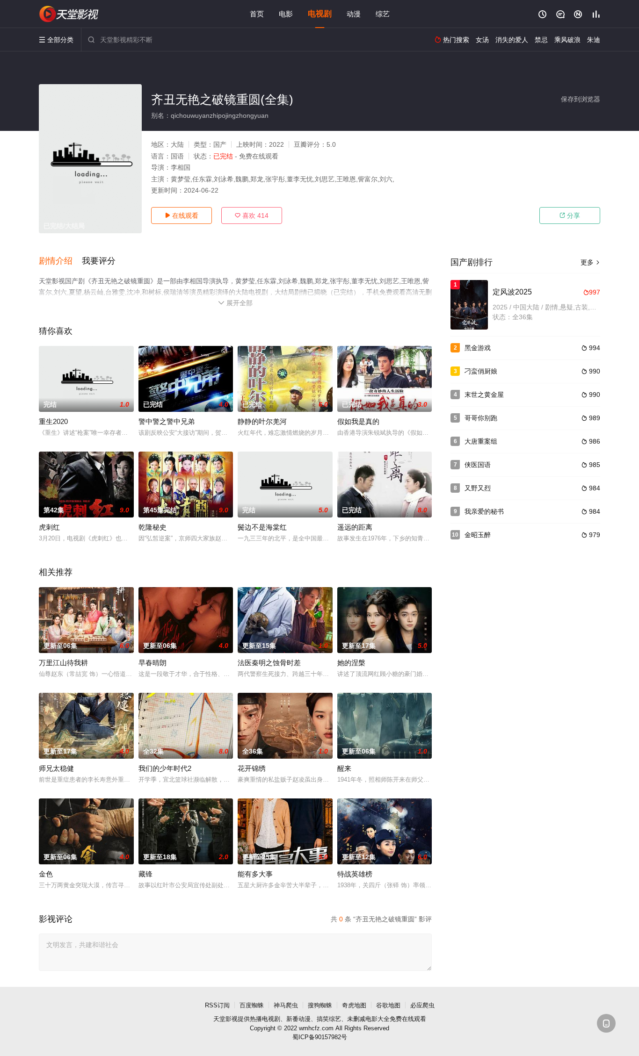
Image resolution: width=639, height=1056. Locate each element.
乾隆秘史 (152, 527)
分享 (569, 215)
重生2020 (53, 421)
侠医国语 (478, 464)
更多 (590, 262)
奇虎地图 (354, 1005)
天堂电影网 (69, 14)
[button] (60, 261)
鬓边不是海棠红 (262, 527)
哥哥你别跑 (481, 418)
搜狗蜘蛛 (320, 1005)
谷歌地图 (388, 1005)
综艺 (383, 14)
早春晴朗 (152, 663)
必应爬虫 (422, 1005)
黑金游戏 (478, 348)
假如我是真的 (358, 421)
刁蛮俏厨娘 (481, 371)
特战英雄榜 (354, 874)
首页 (257, 14)
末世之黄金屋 (484, 394)
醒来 (344, 768)
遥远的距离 (354, 527)
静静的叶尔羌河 (262, 421)
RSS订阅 (217, 1005)
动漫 (354, 14)
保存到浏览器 (580, 99)
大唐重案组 (481, 441)
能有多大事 (255, 874)
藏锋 (145, 874)
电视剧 (320, 13)
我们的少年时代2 (164, 768)
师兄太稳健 (56, 768)
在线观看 (181, 215)
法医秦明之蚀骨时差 (269, 663)
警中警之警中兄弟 (166, 421)
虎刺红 (49, 527)
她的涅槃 (351, 663)
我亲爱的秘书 (484, 511)
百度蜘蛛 (252, 1005)
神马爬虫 (286, 1005)
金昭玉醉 (478, 535)
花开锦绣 (252, 768)
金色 (46, 874)
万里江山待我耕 (63, 663)
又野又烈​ (478, 488)
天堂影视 (225, 1018)
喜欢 (252, 215)
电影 (286, 14)
